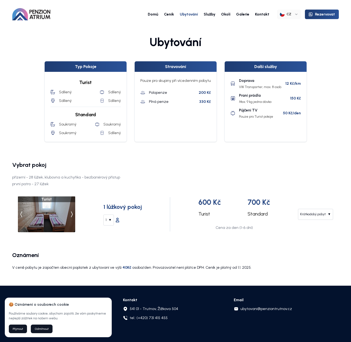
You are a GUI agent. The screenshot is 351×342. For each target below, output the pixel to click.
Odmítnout (42, 329)
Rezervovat (325, 14)
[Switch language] (31, 14)
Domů (153, 14)
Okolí (225, 14)
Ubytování (189, 14)
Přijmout (18, 329)
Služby (209, 14)
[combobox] (289, 14)
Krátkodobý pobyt (315, 214)
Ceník (169, 14)
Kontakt (262, 14)
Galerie (242, 14)
